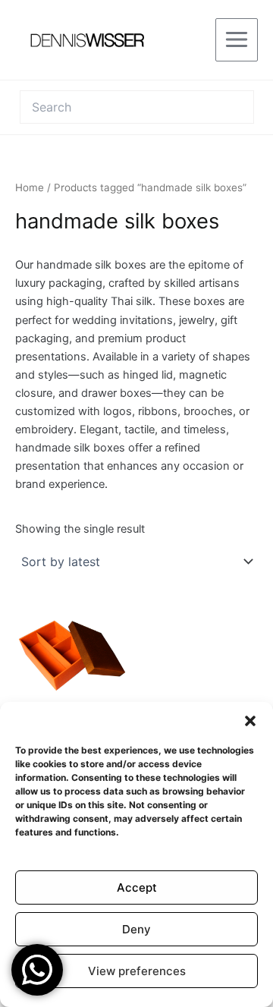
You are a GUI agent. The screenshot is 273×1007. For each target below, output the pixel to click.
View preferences (137, 971)
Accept (137, 887)
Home (29, 187)
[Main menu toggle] (236, 39)
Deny (136, 929)
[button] (250, 721)
